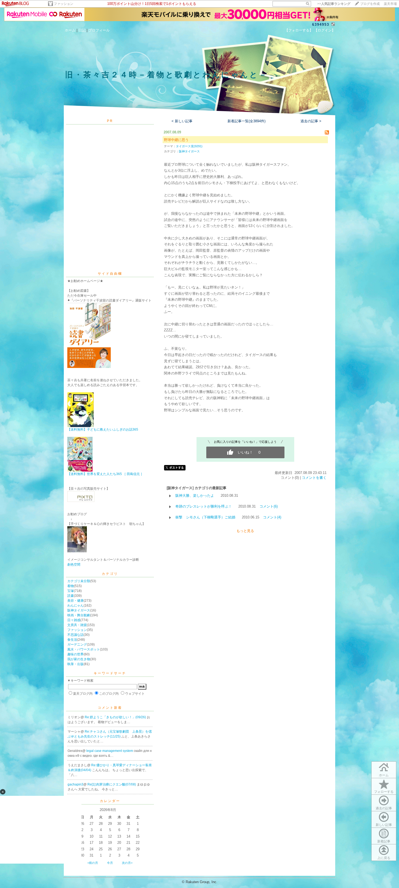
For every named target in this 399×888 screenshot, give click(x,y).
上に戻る (383, 858)
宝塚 (70, 591)
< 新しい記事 (182, 121)
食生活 (72, 640)
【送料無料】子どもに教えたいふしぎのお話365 (102, 429)
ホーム (70, 30)
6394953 (320, 25)
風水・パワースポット (83, 649)
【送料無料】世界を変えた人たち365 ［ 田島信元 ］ (105, 474)
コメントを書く (314, 478)
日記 (82, 30)
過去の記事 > (310, 121)
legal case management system (110, 751)
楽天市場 (390, 4)
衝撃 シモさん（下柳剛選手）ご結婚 (205, 517)
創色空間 (73, 564)
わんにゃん (75, 605)
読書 (70, 596)
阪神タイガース (78, 610)
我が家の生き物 (78, 659)
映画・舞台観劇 (78, 615)
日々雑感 (73, 620)
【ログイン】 (324, 30)
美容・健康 (75, 600)
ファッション (63, 4)
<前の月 (92, 862)
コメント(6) (268, 506)
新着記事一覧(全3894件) (246, 121)
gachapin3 (75, 784)
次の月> (127, 862)
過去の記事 (384, 808)
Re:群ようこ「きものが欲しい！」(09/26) (116, 717)
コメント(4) (272, 517)
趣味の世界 (75, 654)
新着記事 (383, 841)
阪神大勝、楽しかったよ (194, 495)
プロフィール (99, 30)
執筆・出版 (75, 664)
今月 (110, 862)
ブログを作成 (370, 4)
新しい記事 (384, 825)
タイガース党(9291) (189, 146)
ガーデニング (77, 644)
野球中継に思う (176, 140)
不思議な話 (75, 635)
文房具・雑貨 (77, 625)
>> (333, 4)
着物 (70, 586)
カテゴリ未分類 (78, 581)
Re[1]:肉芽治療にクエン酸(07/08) (112, 784)
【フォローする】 (299, 30)
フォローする (384, 792)
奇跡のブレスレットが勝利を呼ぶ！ (203, 506)
